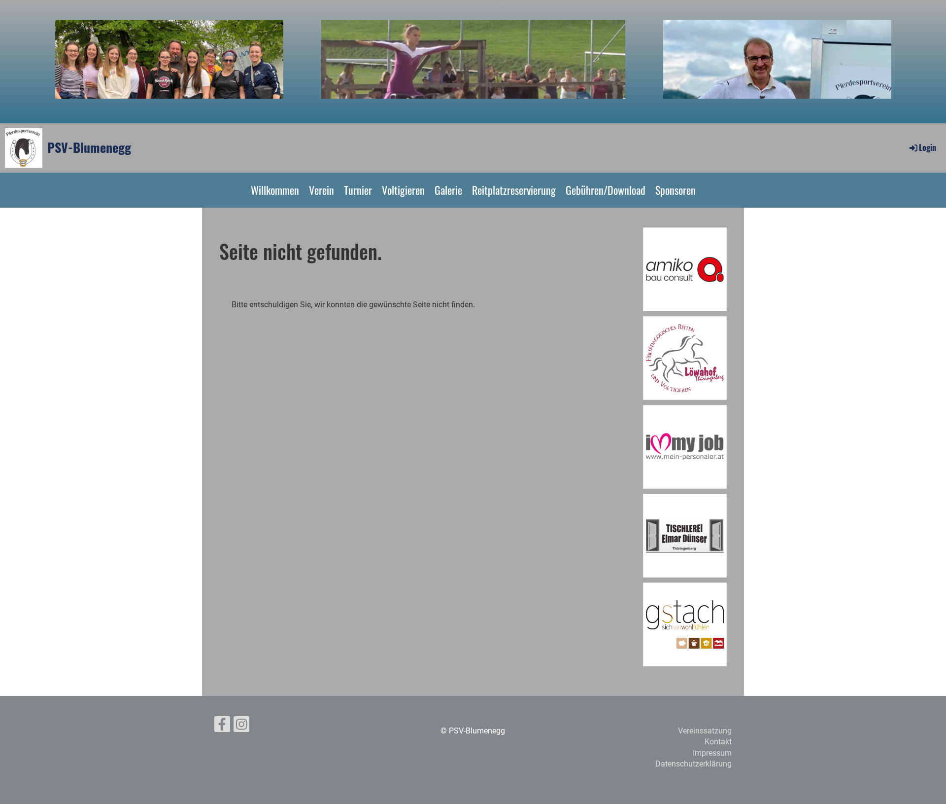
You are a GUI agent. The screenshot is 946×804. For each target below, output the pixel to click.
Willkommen (275, 190)
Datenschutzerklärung (693, 763)
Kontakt (718, 741)
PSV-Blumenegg (89, 147)
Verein (321, 190)
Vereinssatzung (705, 730)
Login (927, 147)
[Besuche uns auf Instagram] (241, 726)
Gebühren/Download (605, 190)
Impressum (712, 753)
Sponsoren (675, 190)
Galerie (448, 190)
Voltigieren (403, 190)
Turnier (358, 190)
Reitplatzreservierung (514, 190)
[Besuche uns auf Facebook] (222, 726)
